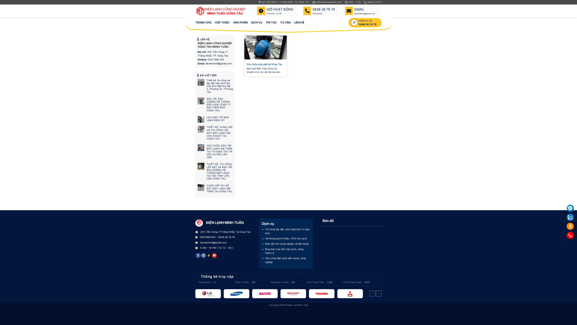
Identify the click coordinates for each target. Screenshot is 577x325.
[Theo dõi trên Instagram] (203, 255)
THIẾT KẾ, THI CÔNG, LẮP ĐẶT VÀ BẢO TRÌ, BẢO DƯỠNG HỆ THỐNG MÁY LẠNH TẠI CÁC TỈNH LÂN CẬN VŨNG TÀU (220, 171)
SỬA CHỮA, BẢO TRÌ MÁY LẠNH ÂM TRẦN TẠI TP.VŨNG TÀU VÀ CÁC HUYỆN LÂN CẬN (219, 151)
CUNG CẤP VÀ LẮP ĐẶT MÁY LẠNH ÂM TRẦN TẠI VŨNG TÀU (219, 188)
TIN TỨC (271, 22)
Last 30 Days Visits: (352, 282)
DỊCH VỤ (256, 22)
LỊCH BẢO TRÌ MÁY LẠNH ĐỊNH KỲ (218, 119)
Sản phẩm (240, 22)
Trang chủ (203, 22)
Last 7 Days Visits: (316, 282)
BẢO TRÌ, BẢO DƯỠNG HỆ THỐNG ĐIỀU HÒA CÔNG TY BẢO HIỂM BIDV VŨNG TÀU (219, 105)
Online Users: (205, 282)
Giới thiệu (222, 22)
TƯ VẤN (285, 22)
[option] (213, 293)
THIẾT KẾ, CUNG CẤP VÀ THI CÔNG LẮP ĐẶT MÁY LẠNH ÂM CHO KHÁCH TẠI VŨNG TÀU (220, 133)
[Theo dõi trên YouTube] (214, 255)
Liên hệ (299, 22)
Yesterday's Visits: (280, 282)
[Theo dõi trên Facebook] (198, 255)
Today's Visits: (242, 282)
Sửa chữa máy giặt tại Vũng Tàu (264, 64)
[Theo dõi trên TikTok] (208, 255)
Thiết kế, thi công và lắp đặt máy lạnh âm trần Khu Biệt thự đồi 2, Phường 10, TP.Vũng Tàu (220, 86)
